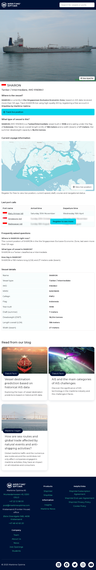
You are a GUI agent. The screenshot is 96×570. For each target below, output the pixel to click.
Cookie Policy (79, 506)
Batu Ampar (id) (15, 213)
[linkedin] (58, 565)
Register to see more (63, 221)
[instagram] (83, 565)
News (16, 543)
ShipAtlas (48, 495)
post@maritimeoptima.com (16, 505)
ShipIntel (48, 491)
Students (16, 551)
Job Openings (16, 547)
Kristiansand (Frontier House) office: (16, 510)
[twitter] (75, 565)
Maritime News (48, 509)
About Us (16, 539)
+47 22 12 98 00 (16, 501)
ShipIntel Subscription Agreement (79, 492)
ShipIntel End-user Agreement (79, 498)
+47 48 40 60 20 (16, 523)
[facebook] (67, 565)
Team (16, 535)
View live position (83, 187)
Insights (48, 505)
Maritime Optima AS (16, 490)
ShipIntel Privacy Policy (80, 502)
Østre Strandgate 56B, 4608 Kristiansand (16, 517)
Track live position (14, 112)
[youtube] (91, 565)
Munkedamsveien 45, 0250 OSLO (16, 496)
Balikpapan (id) (15, 224)
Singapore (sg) (15, 219)
